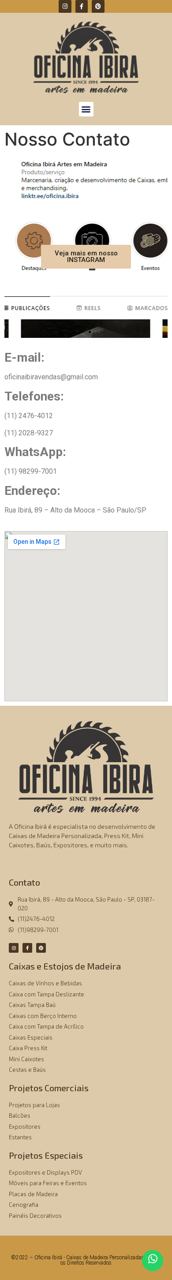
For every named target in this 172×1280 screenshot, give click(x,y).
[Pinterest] (98, 6)
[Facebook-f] (81, 6)
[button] (86, 109)
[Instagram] (65, 6)
